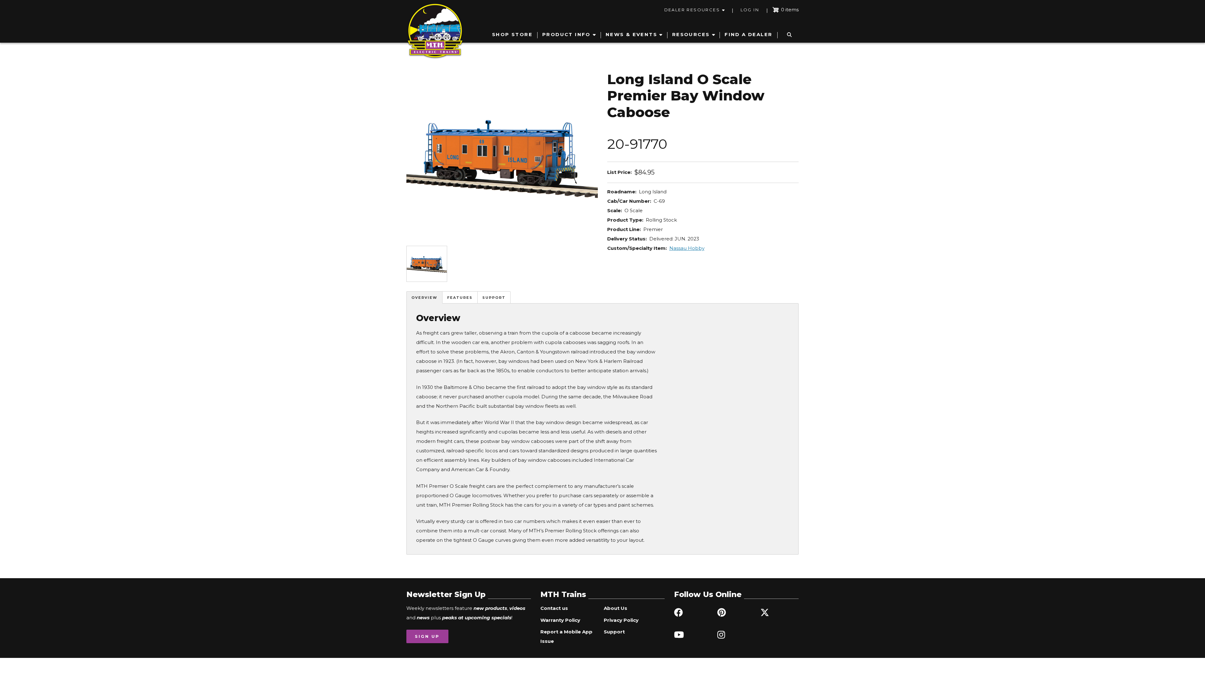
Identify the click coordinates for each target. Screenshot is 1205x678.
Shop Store (512, 34)
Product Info (566, 34)
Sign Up (427, 636)
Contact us (554, 608)
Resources (691, 34)
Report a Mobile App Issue (566, 636)
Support (494, 297)
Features (460, 297)
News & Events (631, 34)
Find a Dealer (748, 34)
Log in (750, 9)
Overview (424, 297)
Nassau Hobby (686, 248)
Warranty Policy (560, 620)
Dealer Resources (692, 9)
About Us (615, 608)
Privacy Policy (621, 620)
